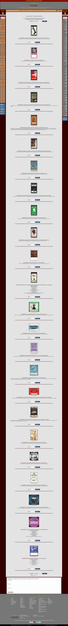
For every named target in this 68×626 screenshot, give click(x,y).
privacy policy (13, 603)
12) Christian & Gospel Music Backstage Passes (64, 76)
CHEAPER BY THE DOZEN (2, 28)
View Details (55, 24)
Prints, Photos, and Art (2, 69)
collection (21, 598)
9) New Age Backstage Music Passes (65, 68)
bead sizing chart (23, 606)
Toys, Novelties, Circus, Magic (3, 82)
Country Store (2, 46)
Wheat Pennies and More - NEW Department (3, 23)
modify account (50, 601)
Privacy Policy (37, 10)
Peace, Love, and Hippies (3, 59)
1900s (2, 89)
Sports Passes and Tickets (64, 111)
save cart (21, 600)
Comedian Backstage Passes (64, 98)
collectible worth (22, 607)
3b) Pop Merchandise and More (65, 50)
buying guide (22, 605)
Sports (2, 77)
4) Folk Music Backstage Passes (64, 53)
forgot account (50, 602)
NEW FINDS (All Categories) (3, 20)
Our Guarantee (26, 10)
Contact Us (33, 10)
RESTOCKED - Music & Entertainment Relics (64, 26)
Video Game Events (64, 115)
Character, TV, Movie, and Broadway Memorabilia (2, 42)
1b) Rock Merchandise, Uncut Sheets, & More (65, 40)
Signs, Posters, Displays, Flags (3, 72)
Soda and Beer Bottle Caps (2, 76)
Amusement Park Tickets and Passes (65, 93)
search (21, 604)
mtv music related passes (43, 606)
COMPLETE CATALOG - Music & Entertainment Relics (65, 23)
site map (21, 603)
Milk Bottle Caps (3, 53)
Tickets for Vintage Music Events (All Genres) (64, 79)
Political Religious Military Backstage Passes (65, 109)
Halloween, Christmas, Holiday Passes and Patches (65, 103)
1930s (2, 93)
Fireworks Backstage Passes (64, 100)
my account (49, 603)
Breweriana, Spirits (2, 40)
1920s (2, 92)
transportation (31, 608)
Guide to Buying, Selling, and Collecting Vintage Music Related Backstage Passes (65, 118)
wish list (21, 602)
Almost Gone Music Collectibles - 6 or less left (65, 29)
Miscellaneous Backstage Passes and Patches (64, 106)
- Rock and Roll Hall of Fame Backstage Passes (65, 85)
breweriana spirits (32, 602)
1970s (2, 99)
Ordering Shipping (21, 10)
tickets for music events (42, 601)
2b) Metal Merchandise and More (65, 46)
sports (30, 605)
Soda (2, 74)
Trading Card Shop (2, 84)
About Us (30, 10)
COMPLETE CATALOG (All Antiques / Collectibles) (2, 25)
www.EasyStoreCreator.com (53, 625)
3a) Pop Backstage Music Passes (65, 48)
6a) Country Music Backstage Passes (65, 58)
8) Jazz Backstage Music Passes (65, 66)
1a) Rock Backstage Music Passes (65, 38)
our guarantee (13, 602)
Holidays (3, 50)
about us (12, 599)
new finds (31, 599)
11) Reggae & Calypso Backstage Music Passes (65, 73)
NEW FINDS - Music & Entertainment (64, 20)
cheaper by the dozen (32, 600)
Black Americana (3, 38)
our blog (12, 604)
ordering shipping (13, 601)
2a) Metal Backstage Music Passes (65, 43)
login (48, 598)
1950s (2, 96)
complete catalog (32, 598)
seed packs (31, 607)
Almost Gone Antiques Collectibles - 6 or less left (3, 31)
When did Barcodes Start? (2, 111)
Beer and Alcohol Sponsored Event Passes (65, 95)
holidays (30, 606)
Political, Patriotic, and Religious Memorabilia (2, 64)
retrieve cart (22, 601)
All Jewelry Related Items (2, 33)
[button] (44, 21)
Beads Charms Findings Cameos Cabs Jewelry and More (3, 36)
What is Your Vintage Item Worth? (2, 105)
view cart (21, 599)
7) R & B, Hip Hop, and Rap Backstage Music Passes (65, 63)
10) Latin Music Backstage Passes (64, 71)
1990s (2, 102)
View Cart (42, 10)
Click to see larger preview (34, 58)
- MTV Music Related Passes (64, 88)
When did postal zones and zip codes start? (2, 109)
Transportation (2, 86)
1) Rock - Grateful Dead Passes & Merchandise (65, 35)
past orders (49, 600)
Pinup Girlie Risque (2, 61)
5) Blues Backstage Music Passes (65, 55)
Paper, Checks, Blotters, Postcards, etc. (2, 57)
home (12, 598)
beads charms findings (32, 601)
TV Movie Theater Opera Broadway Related (65, 113)
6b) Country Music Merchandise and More (65, 60)
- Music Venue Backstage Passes (64, 90)
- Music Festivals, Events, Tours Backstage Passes (65, 82)
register (49, 599)
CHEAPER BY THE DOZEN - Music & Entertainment (64, 32)
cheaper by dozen (41, 600)
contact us (12, 600)
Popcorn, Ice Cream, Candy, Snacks (2, 67)
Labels (2, 49)
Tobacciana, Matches (2, 80)
